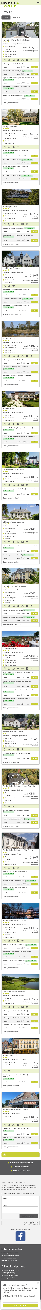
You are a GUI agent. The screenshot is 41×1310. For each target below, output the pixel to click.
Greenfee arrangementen (9, 1260)
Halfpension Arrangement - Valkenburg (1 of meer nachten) (19, 490)
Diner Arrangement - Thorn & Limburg (19, 881)
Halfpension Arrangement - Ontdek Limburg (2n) (16, 754)
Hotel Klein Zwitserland (11, 648)
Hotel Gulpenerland (10, 206)
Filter (6, 17)
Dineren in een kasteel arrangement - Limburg (16, 811)
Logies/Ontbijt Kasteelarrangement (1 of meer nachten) (18, 78)
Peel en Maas (21, 925)
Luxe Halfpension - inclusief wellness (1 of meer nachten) (19, 691)
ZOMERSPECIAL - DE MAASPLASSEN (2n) (15, 872)
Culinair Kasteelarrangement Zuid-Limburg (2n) (16, 290)
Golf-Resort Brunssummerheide (14, 991)
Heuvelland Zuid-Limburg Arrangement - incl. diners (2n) (19, 429)
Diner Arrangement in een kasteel (18, 555)
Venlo (19, 1114)
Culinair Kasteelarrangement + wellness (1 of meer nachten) (20, 547)
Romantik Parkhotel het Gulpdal (14, 586)
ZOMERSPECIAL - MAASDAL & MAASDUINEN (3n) (17, 1138)
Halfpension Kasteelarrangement (18, 298)
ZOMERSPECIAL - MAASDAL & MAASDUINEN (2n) (17, 1130)
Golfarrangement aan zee (9, 1258)
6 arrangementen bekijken (11, 103)
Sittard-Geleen (21, 1060)
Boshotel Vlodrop (9, 338)
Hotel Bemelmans (9, 408)
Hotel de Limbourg (10, 1055)
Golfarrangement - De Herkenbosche (13, 64)
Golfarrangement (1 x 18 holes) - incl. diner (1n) (16, 1011)
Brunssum (20, 996)
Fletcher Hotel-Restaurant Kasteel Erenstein (19, 786)
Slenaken (20, 590)
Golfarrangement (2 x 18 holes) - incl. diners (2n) (16, 1025)
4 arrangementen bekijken (11, 183)
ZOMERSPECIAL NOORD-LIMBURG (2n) (19, 960)
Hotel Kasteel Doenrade (11, 268)
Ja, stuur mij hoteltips (28, 1216)
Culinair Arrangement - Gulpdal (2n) (18, 610)
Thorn (19, 854)
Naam (5, 1198)
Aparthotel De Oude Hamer (13, 731)
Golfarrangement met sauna (10, 1255)
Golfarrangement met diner (9, 1253)
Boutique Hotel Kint (10, 126)
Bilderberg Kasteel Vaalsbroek (14, 522)
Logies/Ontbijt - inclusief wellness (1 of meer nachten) (18, 236)
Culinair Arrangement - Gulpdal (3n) (18, 617)
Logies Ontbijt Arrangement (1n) (17, 175)
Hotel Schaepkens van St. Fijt (13, 469)
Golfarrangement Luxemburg (10, 1275)
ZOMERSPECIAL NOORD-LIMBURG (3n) (19, 945)
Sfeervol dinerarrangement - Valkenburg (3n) (15, 167)
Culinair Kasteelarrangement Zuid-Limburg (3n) (16, 306)
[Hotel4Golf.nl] (10, 4)
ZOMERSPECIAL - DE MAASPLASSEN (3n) (15, 888)
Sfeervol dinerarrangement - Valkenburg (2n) (15, 151)
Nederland (6, 44)
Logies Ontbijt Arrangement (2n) (17, 159)
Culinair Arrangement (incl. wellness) (19, 228)
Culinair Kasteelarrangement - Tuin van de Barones (17, 952)
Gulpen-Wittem (22, 211)
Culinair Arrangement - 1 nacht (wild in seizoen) (16, 699)
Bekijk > (35, 67)
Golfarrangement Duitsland (9, 1278)
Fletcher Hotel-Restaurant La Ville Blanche (18, 850)
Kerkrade (20, 790)
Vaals (19, 526)
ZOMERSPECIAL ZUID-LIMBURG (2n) (19, 819)
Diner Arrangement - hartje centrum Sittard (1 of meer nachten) (18, 1076)
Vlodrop (19, 342)
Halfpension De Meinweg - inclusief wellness (15, 367)
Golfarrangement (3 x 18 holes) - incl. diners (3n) (16, 1018)
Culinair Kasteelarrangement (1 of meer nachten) (16, 87)
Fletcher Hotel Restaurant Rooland (15, 1109)
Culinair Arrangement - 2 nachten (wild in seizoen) (17, 682)
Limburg (13, 44)
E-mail (5, 1205)
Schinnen (20, 272)
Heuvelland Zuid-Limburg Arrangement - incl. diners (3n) (19, 437)
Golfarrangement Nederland (10, 1270)
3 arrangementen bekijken (11, 315)
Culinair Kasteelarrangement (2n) (18, 71)
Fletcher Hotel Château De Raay (14, 920)
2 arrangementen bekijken (11, 244)
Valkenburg (20, 131)
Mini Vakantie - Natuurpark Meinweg (19, 95)
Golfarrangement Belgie (8, 1273)
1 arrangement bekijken (10, 498)
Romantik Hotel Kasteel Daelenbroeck (16, 40)
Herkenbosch (21, 44)
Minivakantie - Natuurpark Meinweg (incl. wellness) (17, 376)
